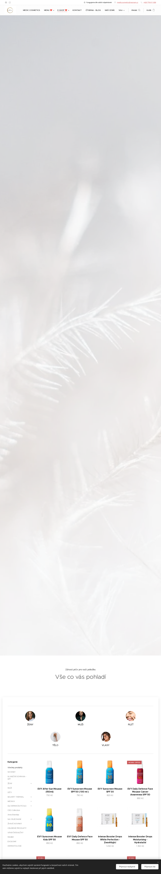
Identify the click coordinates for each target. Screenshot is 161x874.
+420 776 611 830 (149, 2)
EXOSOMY (12, 841)
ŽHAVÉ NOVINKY (15, 823)
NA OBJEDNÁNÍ (14, 819)
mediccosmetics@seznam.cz (127, 2)
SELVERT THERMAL (16, 797)
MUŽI (10, 788)
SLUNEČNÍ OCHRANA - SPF (17, 777)
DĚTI (10, 792)
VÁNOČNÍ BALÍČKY (15, 832)
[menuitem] (32, 10)
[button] (135, 10)
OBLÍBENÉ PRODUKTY (17, 828)
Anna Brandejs (13, 815)
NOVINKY (11, 772)
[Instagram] (9, 2)
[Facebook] (6, 2)
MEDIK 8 (11, 801)
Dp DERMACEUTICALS (17, 806)
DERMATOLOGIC (15, 846)
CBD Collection (14, 810)
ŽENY (10, 783)
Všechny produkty (15, 767)
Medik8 (10, 837)
